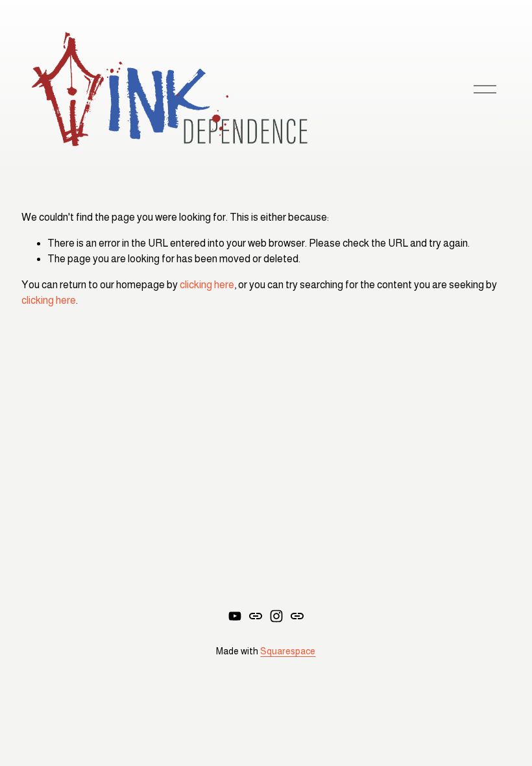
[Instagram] (276, 616)
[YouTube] (234, 616)
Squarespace (287, 651)
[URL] (255, 616)
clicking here (207, 284)
